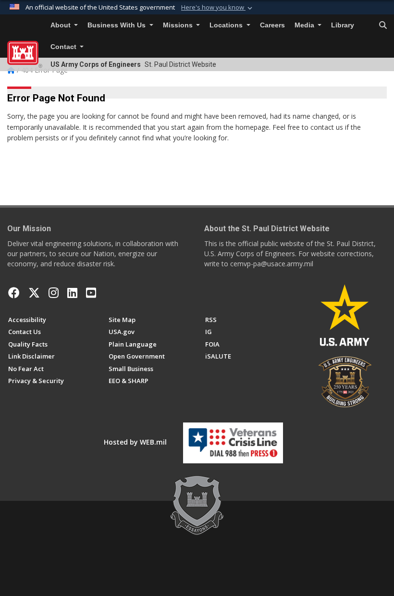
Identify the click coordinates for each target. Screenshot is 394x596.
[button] (217, 7)
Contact (64, 46)
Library (342, 25)
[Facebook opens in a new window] (14, 292)
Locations (227, 25)
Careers (272, 25)
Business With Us (117, 25)
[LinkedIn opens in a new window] (72, 292)
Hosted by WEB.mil (135, 442)
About (61, 25)
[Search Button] (383, 25)
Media (305, 25)
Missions (179, 25)
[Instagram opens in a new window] (54, 292)
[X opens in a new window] (34, 292)
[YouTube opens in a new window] (91, 292)
